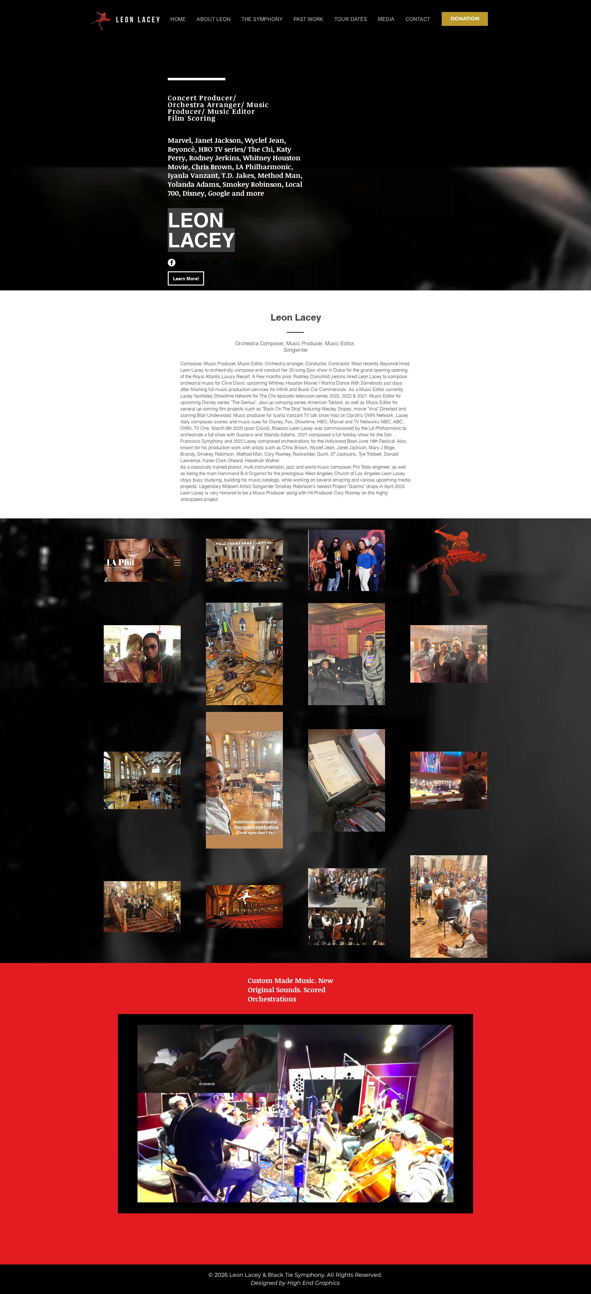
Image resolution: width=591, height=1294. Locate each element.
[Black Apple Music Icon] (236, 262)
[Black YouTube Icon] (215, 262)
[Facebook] (171, 262)
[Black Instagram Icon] (182, 262)
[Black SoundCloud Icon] (204, 262)
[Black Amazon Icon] (247, 262)
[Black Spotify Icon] (225, 262)
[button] (465, 1206)
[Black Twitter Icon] (193, 262)
